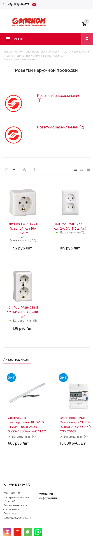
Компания (46, 493)
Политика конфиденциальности (17, 515)
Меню (18, 39)
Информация (48, 498)
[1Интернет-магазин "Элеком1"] (29, 26)
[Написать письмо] (34, 5)
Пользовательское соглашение (15, 507)
